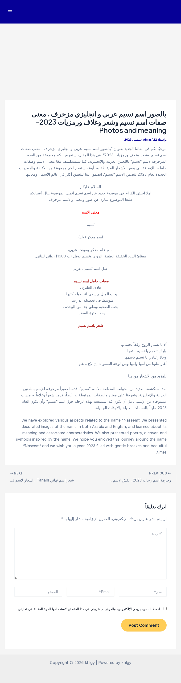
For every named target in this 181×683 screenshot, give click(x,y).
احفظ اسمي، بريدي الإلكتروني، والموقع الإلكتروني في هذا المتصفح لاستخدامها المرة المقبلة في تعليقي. (88, 609)
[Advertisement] (90, 59)
